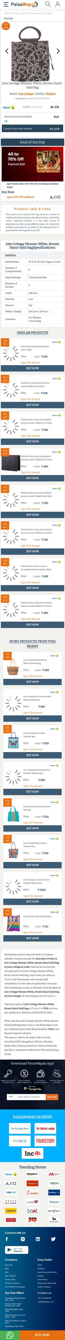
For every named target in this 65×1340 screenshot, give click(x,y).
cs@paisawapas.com (46, 1302)
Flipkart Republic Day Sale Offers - (15, 1316)
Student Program (44, 1287)
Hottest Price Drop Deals (47, 1283)
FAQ (6, 1272)
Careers (41, 1276)
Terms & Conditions (12, 1283)
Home (40, 1265)
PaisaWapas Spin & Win (14, 1326)
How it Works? (10, 1276)
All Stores (41, 1268)
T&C (6, 121)
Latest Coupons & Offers (47, 1272)
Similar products (32, 333)
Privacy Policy (10, 1279)
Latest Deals (42, 1279)
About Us (8, 1265)
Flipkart (51, 93)
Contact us (44, 1293)
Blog (6, 1268)
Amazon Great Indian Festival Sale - (13, 1305)
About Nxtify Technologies (15, 1287)
